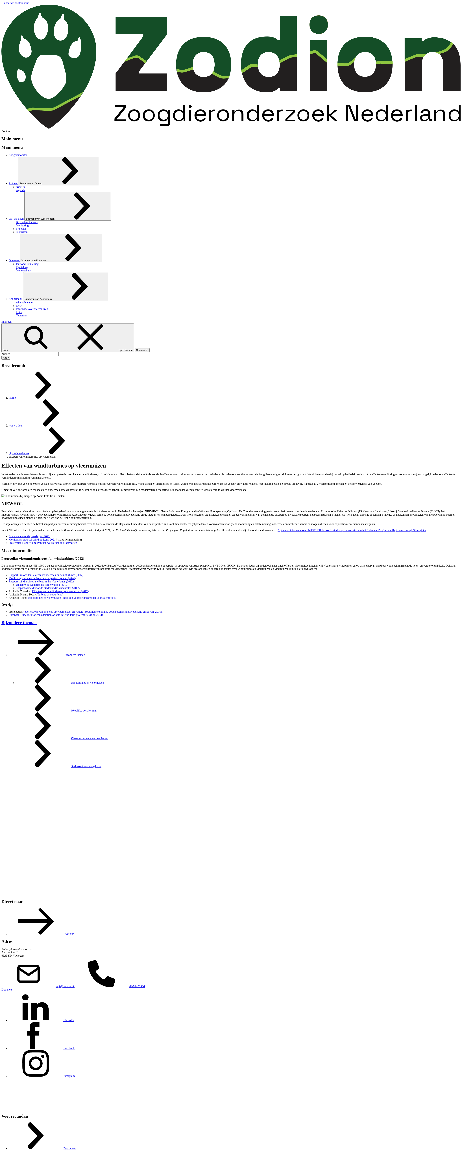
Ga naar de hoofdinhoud (15, 3)
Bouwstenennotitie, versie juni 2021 (29, 536)
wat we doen (16, 425)
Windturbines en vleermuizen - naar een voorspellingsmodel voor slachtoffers (72, 597)
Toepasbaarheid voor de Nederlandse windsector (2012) (48, 588)
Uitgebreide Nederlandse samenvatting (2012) (42, 584)
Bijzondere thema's (19, 622)
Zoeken (6, 353)
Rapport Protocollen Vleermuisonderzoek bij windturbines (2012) (46, 574)
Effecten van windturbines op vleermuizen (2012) (60, 591)
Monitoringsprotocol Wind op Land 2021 (32, 539)
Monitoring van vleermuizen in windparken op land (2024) (42, 578)
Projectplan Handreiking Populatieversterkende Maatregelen (43, 542)
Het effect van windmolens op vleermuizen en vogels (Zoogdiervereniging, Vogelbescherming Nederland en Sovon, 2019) (92, 611)
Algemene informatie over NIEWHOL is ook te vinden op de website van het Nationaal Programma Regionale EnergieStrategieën (352, 530)
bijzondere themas (19, 453)
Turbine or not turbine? (50, 594)
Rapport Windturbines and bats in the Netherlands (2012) (41, 581)
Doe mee (6, 989)
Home (12, 397)
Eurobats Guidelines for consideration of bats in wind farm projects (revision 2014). (56, 614)
